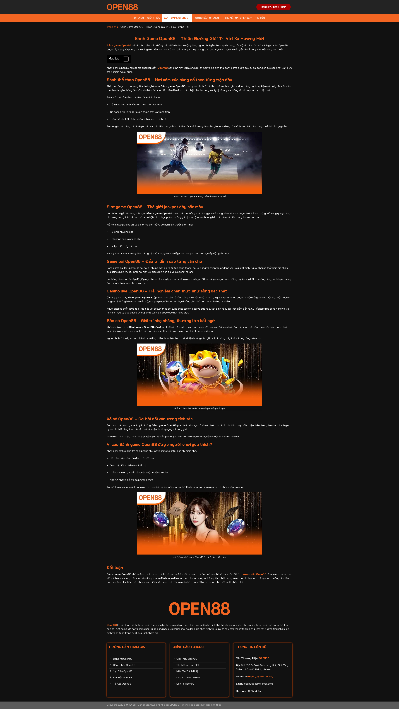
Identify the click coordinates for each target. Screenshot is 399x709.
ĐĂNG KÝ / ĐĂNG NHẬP (273, 7)
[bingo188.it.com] (122, 7)
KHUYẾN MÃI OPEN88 (237, 18)
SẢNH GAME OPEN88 (175, 18)
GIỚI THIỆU (153, 18)
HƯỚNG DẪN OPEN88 (206, 18)
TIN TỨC (260, 18)
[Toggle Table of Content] (124, 59)
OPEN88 (139, 18)
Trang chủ (112, 26)
